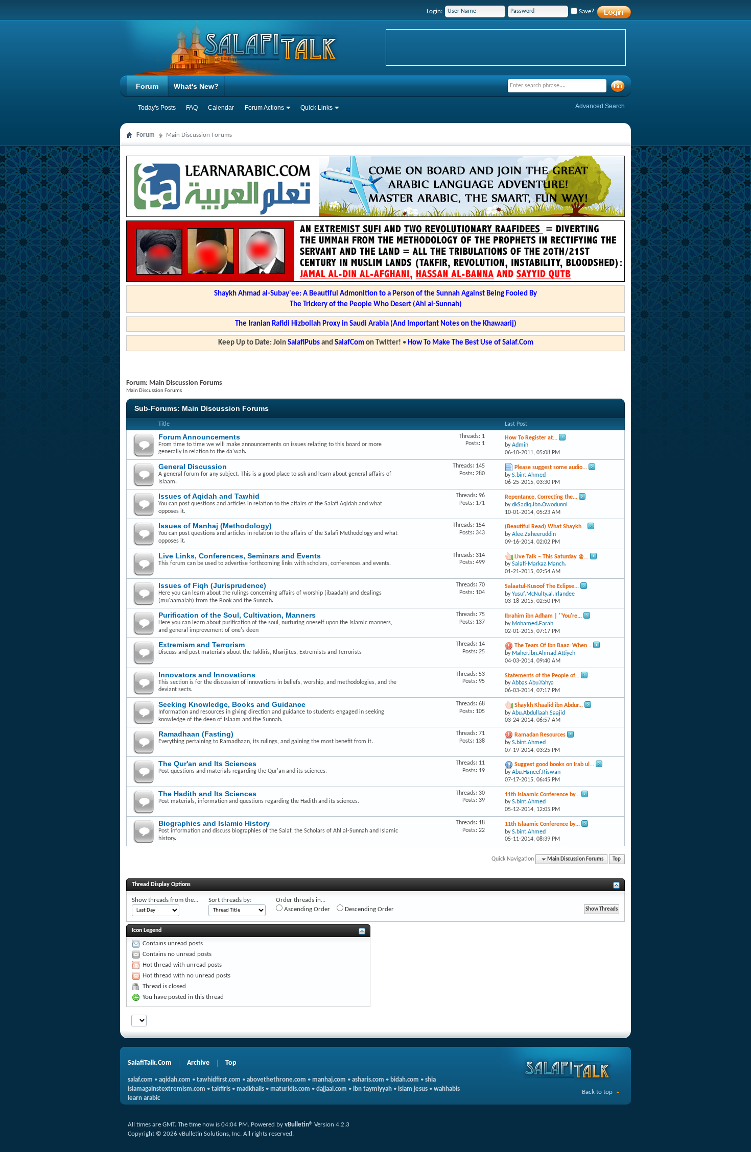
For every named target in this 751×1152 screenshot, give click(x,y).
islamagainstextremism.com (166, 1089)
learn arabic (144, 1098)
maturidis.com (290, 1089)
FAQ (192, 107)
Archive (198, 1063)
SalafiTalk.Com (149, 1063)
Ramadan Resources (540, 735)
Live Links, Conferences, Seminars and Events (239, 556)
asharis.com (368, 1079)
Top (617, 859)
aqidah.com (175, 1079)
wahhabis (447, 1089)
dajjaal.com (331, 1089)
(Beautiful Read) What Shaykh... (545, 527)
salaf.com (140, 1079)
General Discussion (192, 466)
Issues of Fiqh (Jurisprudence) (212, 585)
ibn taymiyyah (372, 1089)
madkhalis (250, 1089)
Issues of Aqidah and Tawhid (209, 496)
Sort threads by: (229, 900)
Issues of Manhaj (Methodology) (215, 526)
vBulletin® (299, 1124)
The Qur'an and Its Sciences (207, 763)
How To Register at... (531, 438)
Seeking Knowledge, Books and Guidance (232, 704)
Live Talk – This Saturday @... (551, 557)
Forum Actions (264, 107)
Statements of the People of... (542, 676)
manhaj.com (329, 1079)
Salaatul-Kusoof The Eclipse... (542, 586)
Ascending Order (306, 909)
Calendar (221, 107)
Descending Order (368, 909)
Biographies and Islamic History (214, 823)
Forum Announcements (199, 437)
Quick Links (316, 107)
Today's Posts (157, 107)
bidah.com (404, 1079)
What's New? (196, 86)
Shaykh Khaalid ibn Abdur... (548, 705)
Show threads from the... (165, 900)
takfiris (221, 1089)
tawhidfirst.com (219, 1079)
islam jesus (413, 1089)
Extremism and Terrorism (201, 645)
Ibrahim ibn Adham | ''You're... (543, 616)
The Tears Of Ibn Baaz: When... (553, 646)
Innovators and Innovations (206, 675)
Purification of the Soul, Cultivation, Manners (237, 615)
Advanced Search (600, 106)
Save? (585, 11)
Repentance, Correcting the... (541, 497)
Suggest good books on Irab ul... (554, 765)
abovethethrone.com (276, 1079)
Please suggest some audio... (550, 467)
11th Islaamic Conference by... (542, 795)
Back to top (597, 1092)
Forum (147, 86)
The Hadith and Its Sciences (207, 794)
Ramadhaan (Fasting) (195, 734)
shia (430, 1079)
